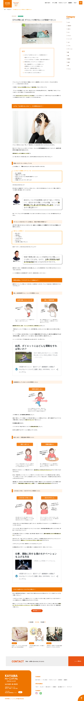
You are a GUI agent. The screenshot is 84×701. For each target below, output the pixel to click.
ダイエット (9, 9)
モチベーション (69, 48)
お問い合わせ (47, 686)
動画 (68, 52)
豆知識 (68, 62)
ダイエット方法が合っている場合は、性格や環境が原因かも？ (37, 59)
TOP (5, 9)
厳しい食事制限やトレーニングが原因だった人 (34, 64)
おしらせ (41, 686)
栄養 (68, 55)
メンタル (68, 45)
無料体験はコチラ (37, 610)
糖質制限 (68, 58)
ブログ (75, 2)
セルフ (68, 32)
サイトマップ (69, 686)
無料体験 (60, 679)
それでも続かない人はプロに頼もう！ (32, 72)
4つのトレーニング (63, 2)
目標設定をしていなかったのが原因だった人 (34, 66)
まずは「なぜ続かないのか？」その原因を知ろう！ (35, 55)
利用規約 (54, 686)
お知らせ (68, 29)
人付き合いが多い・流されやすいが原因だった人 (35, 70)
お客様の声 (69, 25)
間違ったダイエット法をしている (31, 57)
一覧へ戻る (37, 622)
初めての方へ (47, 2)
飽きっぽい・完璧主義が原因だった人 (32, 68)
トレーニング (69, 38)
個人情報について (61, 686)
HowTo (68, 22)
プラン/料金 (54, 2)
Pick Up (68, 68)
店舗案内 (70, 2)
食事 (68, 65)
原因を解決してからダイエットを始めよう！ (34, 61)
